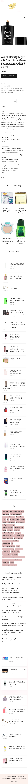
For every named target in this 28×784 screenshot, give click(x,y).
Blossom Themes (6, 778)
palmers (18, 546)
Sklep (12, 781)
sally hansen (15, 554)
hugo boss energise (18, 527)
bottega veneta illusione (15, 514)
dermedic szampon (14, 519)
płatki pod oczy (6, 551)
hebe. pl (12, 525)
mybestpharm (6, 541)
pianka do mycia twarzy (8, 549)
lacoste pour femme (19, 535)
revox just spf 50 (6, 554)
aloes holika (5, 511)
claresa (4, 519)
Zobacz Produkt (8, 76)
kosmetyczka (18, 533)
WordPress (23, 778)
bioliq (5, 88)
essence (4, 522)
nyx (12, 543)
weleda (12, 562)
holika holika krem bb (8, 527)
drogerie (23, 519)
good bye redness (20, 522)
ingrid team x (10, 530)
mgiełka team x (11, 88)
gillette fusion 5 (11, 522)
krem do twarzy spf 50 (8, 535)
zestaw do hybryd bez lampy (9, 565)
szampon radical (6, 559)
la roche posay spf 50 (8, 538)
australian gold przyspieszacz (17, 511)
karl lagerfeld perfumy (8, 533)
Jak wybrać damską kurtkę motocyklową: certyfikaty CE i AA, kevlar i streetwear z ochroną (12, 591)
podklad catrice (18, 549)
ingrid (4, 530)
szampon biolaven (7, 557)
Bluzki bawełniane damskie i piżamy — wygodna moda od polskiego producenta (13, 632)
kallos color (17, 530)
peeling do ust (21, 90)
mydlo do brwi (6, 543)
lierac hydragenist (18, 538)
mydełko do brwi (12, 90)
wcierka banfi (6, 562)
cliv (8, 519)
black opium (6, 514)
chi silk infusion (19, 517)
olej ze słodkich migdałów (9, 546)
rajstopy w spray (15, 551)
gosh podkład (6, 525)
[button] (24, 17)
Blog (16, 781)
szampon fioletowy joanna (19, 557)
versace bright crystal (7, 92)
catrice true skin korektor (9, 517)
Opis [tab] (14, 101)
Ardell (8, 86)
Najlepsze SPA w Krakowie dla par (12, 584)
